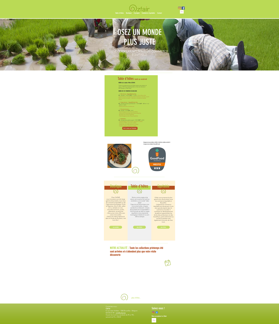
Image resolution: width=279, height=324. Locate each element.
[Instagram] (179, 8)
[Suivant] (271, 45)
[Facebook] (156, 312)
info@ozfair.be (121, 313)
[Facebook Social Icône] (183, 8)
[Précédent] (8, 45)
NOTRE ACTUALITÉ (118, 248)
